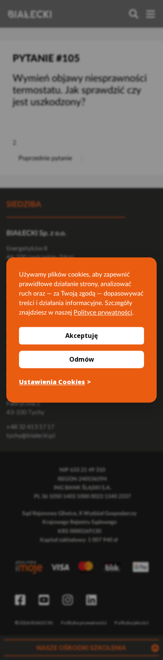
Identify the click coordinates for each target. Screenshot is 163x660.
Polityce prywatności (103, 312)
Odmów (81, 359)
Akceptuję (81, 335)
